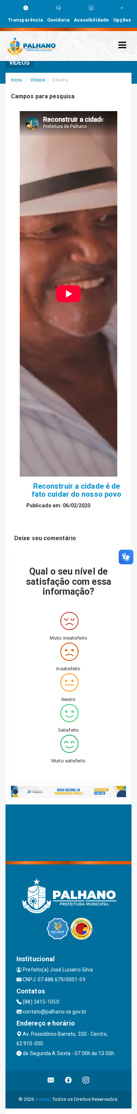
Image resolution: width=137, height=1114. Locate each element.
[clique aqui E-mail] (51, 1080)
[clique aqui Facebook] (68, 1080)
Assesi (42, 1099)
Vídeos (38, 80)
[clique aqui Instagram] (86, 1080)
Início (17, 80)
